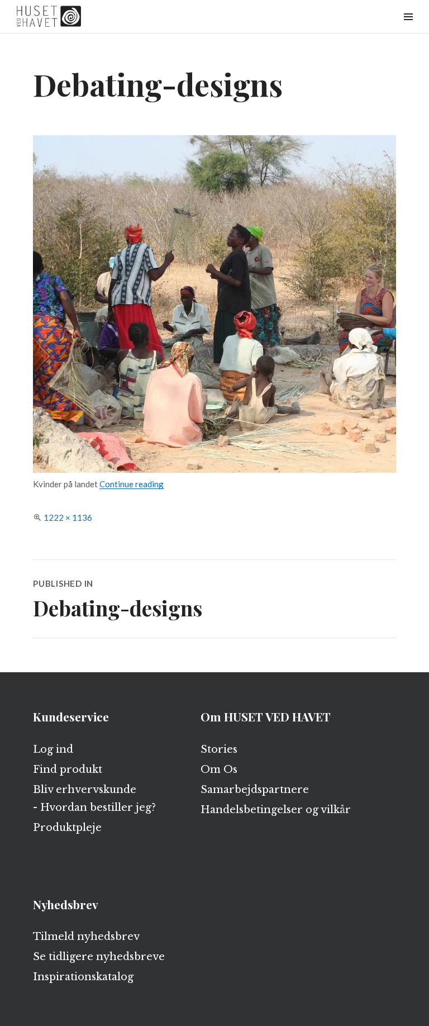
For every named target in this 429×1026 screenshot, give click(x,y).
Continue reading (131, 484)
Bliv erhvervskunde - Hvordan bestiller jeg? (94, 798)
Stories (219, 749)
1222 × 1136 (68, 517)
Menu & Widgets (408, 29)
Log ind (53, 749)
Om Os (219, 769)
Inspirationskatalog (83, 977)
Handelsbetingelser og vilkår (276, 810)
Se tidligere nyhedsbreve (99, 957)
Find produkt (67, 769)
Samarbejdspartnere (255, 789)
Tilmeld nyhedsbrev (86, 936)
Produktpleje (67, 827)
